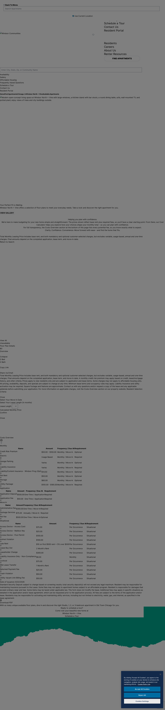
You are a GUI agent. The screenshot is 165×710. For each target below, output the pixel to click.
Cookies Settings (142, 701)
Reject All (142, 695)
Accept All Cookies (142, 689)
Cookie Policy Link (144, 684)
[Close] (160, 674)
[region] (142, 689)
